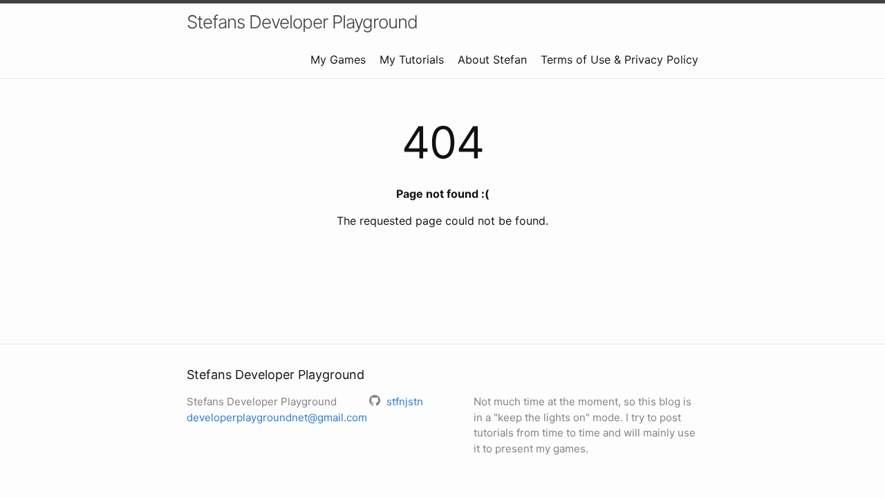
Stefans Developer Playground (302, 22)
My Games (338, 59)
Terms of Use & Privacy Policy (619, 59)
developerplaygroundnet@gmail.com (277, 417)
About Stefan (492, 59)
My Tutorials (412, 59)
